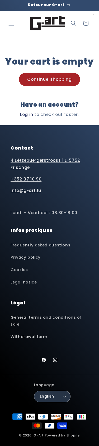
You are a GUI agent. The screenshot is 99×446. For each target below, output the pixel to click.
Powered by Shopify (62, 435)
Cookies (19, 269)
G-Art (39, 435)
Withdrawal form (29, 336)
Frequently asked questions (40, 245)
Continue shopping (49, 79)
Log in (26, 114)
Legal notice (24, 282)
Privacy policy (26, 257)
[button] (11, 23)
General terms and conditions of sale (46, 321)
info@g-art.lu (26, 190)
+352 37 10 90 (26, 179)
